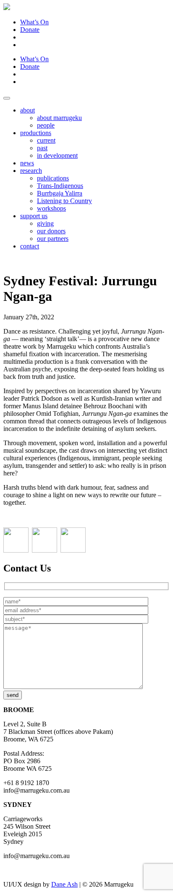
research (31, 170)
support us (33, 215)
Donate (29, 29)
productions (35, 132)
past (42, 147)
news (27, 163)
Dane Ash (64, 884)
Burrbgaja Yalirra (59, 193)
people (46, 125)
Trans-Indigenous (60, 185)
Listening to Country (64, 200)
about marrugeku (59, 117)
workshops (51, 208)
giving (45, 223)
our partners (52, 238)
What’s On (34, 22)
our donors (51, 231)
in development (57, 155)
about (27, 110)
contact (29, 246)
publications (53, 178)
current (46, 140)
